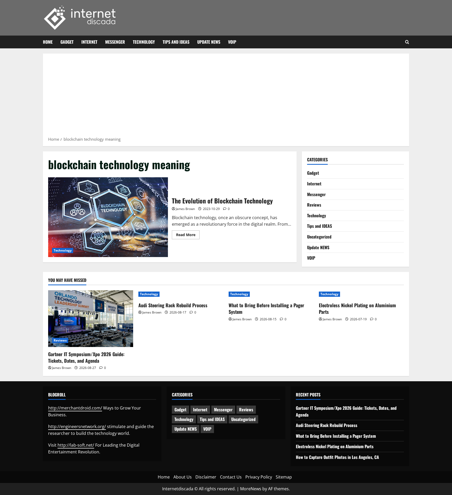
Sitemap (284, 477)
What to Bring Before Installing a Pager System (266, 308)
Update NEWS (208, 42)
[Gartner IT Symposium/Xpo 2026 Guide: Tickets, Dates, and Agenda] (90, 318)
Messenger (115, 42)
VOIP (232, 42)
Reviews (314, 205)
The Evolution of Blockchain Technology (108, 217)
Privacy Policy (258, 477)
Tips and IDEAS (176, 42)
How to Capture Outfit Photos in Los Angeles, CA (337, 457)
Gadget (67, 42)
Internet (89, 42)
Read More (188, 235)
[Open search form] (407, 42)
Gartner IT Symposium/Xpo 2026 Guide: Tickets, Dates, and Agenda (86, 357)
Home (48, 42)
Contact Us (231, 477)
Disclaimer (205, 477)
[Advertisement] (226, 96)
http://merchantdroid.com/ (75, 408)
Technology (144, 42)
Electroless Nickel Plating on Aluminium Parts (357, 308)
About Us (182, 477)
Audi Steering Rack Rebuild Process (172, 305)
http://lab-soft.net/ (76, 445)
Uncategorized (319, 237)
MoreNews (250, 489)
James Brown (185, 209)
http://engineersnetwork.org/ (77, 426)
